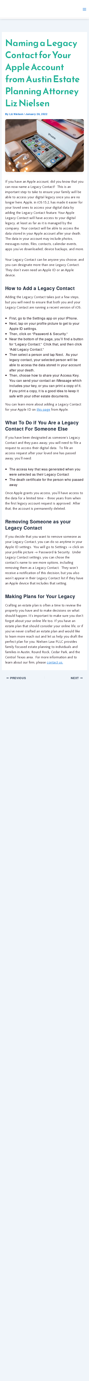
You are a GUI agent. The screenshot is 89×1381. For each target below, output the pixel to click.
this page (43, 409)
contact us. (55, 662)
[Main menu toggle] (84, 9)
